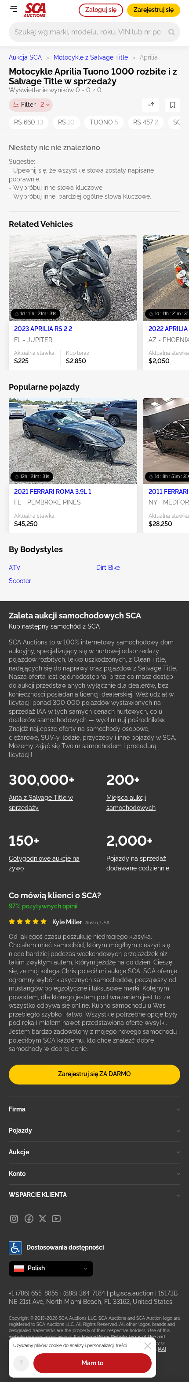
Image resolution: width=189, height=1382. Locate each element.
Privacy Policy (95, 1336)
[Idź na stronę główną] (34, 10)
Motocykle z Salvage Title (91, 57)
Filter (32, 104)
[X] (43, 1218)
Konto (17, 1173)
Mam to (92, 1363)
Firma (17, 1109)
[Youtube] (56, 1218)
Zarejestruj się (154, 9)
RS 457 (145, 122)
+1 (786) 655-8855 (33, 1293)
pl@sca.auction (131, 1293)
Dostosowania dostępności (65, 1247)
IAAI (162, 1349)
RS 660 (28, 122)
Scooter (20, 580)
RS (66, 122)
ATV (15, 567)
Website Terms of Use (133, 1336)
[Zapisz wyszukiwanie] (172, 105)
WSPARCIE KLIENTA (38, 1194)
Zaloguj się (100, 9)
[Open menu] (13, 8)
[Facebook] (29, 1218)
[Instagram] (14, 1218)
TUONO (104, 122)
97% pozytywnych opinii (43, 906)
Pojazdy (20, 1130)
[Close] (148, 1346)
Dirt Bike (108, 567)
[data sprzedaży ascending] (150, 105)
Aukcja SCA (25, 57)
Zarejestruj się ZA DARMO (94, 1073)
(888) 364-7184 (84, 1293)
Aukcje (19, 1152)
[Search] (171, 32)
